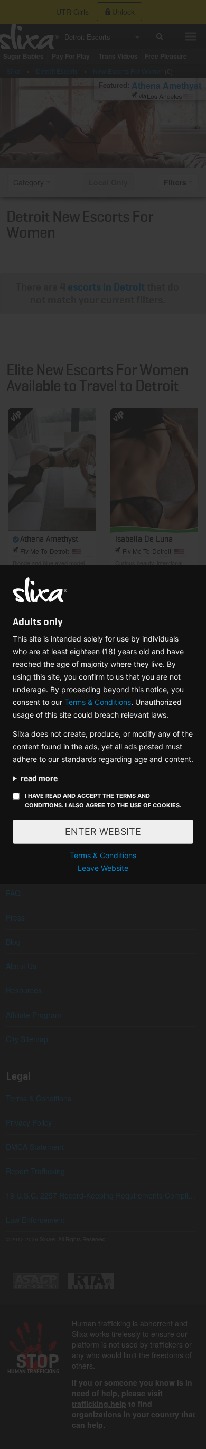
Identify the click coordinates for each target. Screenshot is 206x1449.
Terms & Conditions (97, 702)
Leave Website (103, 867)
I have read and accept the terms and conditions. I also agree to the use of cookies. (103, 800)
